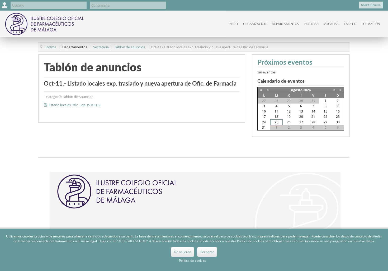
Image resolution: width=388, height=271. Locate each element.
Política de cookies (192, 260)
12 (289, 111)
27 (301, 122)
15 (325, 111)
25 (276, 122)
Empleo (350, 24)
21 (313, 116)
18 (276, 116)
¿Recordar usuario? (184, 4)
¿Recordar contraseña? (187, 8)
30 (338, 122)
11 (276, 111)
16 (338, 111)
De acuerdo (182, 252)
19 (289, 116)
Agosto (296, 89)
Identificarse (371, 5)
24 (264, 122)
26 (289, 122)
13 (301, 111)
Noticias (311, 24)
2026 (307, 89)
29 (325, 122)
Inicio (233, 24)
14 (313, 111)
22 (325, 116)
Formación (371, 24)
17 (264, 116)
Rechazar (207, 252)
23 (338, 116)
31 (264, 127)
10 (264, 111)
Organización (255, 24)
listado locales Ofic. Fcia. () (74, 104)
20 (301, 116)
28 (313, 122)
